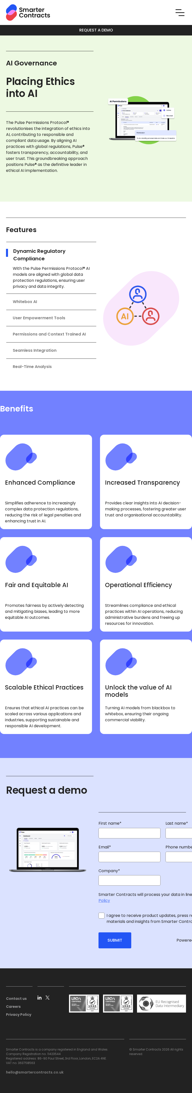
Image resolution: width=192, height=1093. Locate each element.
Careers (13, 1006)
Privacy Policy (18, 1014)
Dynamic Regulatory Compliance (39, 255)
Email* (104, 847)
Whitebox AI (25, 302)
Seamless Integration (34, 350)
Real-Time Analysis (32, 366)
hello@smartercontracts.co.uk (35, 1072)
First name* (110, 823)
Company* (109, 871)
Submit (115, 940)
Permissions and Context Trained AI (49, 334)
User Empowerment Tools (39, 318)
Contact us (16, 998)
